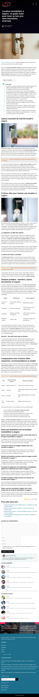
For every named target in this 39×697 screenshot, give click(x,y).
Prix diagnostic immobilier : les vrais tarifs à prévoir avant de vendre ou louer (19, 587)
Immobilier (3, 647)
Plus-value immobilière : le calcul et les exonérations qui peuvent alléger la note (19, 598)
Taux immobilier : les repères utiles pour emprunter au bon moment (17, 618)
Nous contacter (4, 687)
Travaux (3, 651)
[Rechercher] (16, 679)
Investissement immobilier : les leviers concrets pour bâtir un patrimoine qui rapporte (20, 603)
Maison (2, 649)
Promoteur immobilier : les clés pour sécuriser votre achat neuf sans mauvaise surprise (20, 608)
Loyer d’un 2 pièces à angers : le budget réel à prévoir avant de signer (9, 628)
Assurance (3, 645)
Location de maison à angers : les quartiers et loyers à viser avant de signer (18, 577)
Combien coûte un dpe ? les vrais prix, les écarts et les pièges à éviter (18, 567)
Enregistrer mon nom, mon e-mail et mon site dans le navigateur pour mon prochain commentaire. (18, 547)
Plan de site (3, 689)
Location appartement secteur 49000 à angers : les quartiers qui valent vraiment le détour (28, 628)
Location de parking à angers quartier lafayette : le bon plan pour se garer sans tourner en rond (21, 572)
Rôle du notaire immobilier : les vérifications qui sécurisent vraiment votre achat (19, 613)
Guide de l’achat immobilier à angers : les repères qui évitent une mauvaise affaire (19, 582)
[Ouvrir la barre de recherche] (33, 4)
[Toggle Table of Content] (14, 80)
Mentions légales (5, 685)
